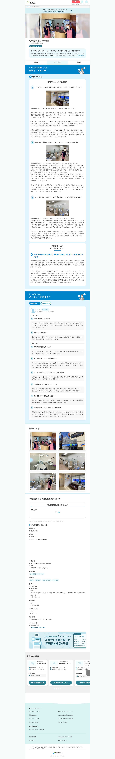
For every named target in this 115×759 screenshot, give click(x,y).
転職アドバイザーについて (65, 711)
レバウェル (29, 6)
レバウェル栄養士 (63, 722)
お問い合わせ (61, 740)
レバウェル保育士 (34, 718)
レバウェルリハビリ (34, 722)
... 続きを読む (80, 55)
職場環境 (79, 62)
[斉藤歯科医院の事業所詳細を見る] (37, 673)
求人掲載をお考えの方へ (35, 729)
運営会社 (31, 736)
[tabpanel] (57, 363)
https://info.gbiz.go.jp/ (71, 747)
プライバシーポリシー (64, 736)
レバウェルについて (34, 711)
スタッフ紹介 (57, 62)
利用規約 (31, 740)
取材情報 (36, 62)
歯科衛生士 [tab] (33, 303)
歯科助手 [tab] (45, 303)
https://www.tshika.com (38, 627)
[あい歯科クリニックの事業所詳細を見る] (61, 673)
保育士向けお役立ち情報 (64, 718)
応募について (32, 715)
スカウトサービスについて (65, 715)
